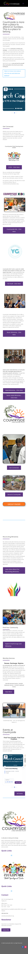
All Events (20, 793)
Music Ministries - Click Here (14, 333)
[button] (14, 99)
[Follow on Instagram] (25, 947)
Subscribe (6, 930)
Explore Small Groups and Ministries (13, 645)
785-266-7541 (10, 781)
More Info (18, 782)
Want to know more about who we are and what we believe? (12, 73)
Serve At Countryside (14, 494)
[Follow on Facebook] (23, 947)
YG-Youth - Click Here (14, 284)
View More (8, 692)
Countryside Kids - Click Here (14, 230)
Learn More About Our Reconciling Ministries (12, 570)
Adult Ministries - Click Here (14, 390)
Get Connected (14, 468)
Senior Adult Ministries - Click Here (14, 396)
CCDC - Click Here (14, 167)
